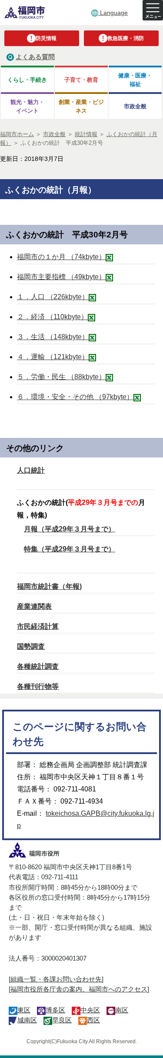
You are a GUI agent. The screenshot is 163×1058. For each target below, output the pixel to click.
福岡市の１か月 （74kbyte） (61, 256)
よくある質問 (35, 56)
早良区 (62, 1020)
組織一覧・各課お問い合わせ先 (56, 979)
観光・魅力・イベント (27, 106)
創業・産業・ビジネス (81, 106)
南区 (121, 1010)
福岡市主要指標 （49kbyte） (61, 276)
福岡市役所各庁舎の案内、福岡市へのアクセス (78, 989)
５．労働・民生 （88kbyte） (61, 376)
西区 (93, 1020)
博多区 (55, 1010)
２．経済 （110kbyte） (52, 316)
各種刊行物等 (38, 686)
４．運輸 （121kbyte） (53, 356)
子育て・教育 (81, 80)
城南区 (27, 1020)
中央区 (90, 1010)
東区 (23, 1010)
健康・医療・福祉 (135, 79)
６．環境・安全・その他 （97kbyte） (75, 397)
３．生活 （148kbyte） (53, 336)
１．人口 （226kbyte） (53, 296)
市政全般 (135, 106)
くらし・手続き (27, 80)
